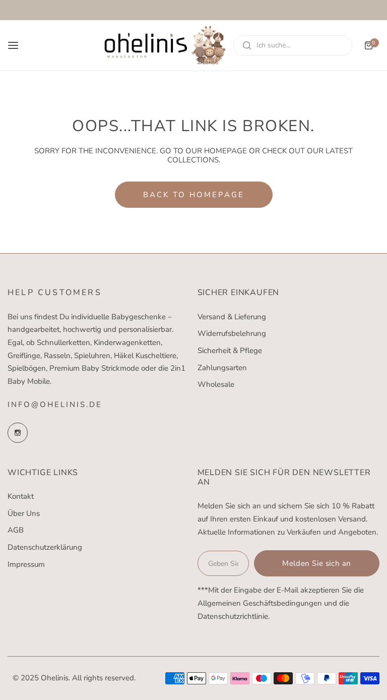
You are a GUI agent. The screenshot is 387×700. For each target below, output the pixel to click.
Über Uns (24, 513)
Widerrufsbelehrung (232, 333)
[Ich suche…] (247, 45)
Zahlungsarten (222, 368)
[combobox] (292, 45)
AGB (16, 530)
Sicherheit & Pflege (230, 350)
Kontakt (21, 496)
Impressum (26, 564)
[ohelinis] (165, 45)
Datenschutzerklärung (45, 547)
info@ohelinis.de (55, 404)
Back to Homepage (193, 195)
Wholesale (216, 384)
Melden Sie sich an (316, 563)
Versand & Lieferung (232, 317)
